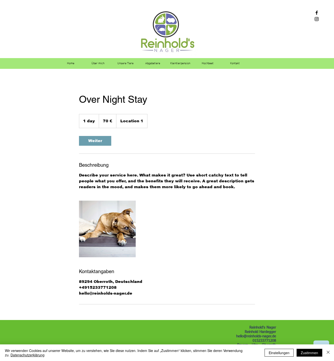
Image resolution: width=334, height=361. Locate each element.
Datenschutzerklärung (28, 354)
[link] (95, 141)
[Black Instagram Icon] (316, 19)
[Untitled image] (107, 229)
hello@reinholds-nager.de (256, 336)
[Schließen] (328, 352)
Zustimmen (309, 352)
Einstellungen (279, 352)
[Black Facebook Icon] (316, 12)
